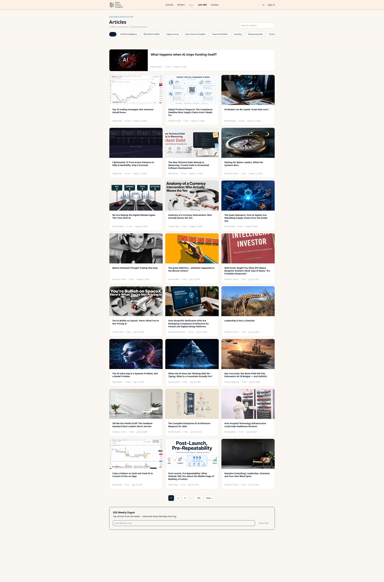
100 (198, 498)
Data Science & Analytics (195, 34)
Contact (215, 4)
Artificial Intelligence (128, 34)
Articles (169, 4)
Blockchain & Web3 (152, 34)
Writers (181, 4)
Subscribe (264, 523)
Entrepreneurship (255, 34)
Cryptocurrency (172, 34)
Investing (238, 34)
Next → (209, 498)
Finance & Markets (220, 34)
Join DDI (202, 4)
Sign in (271, 4)
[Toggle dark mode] (263, 5)
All (113, 34)
